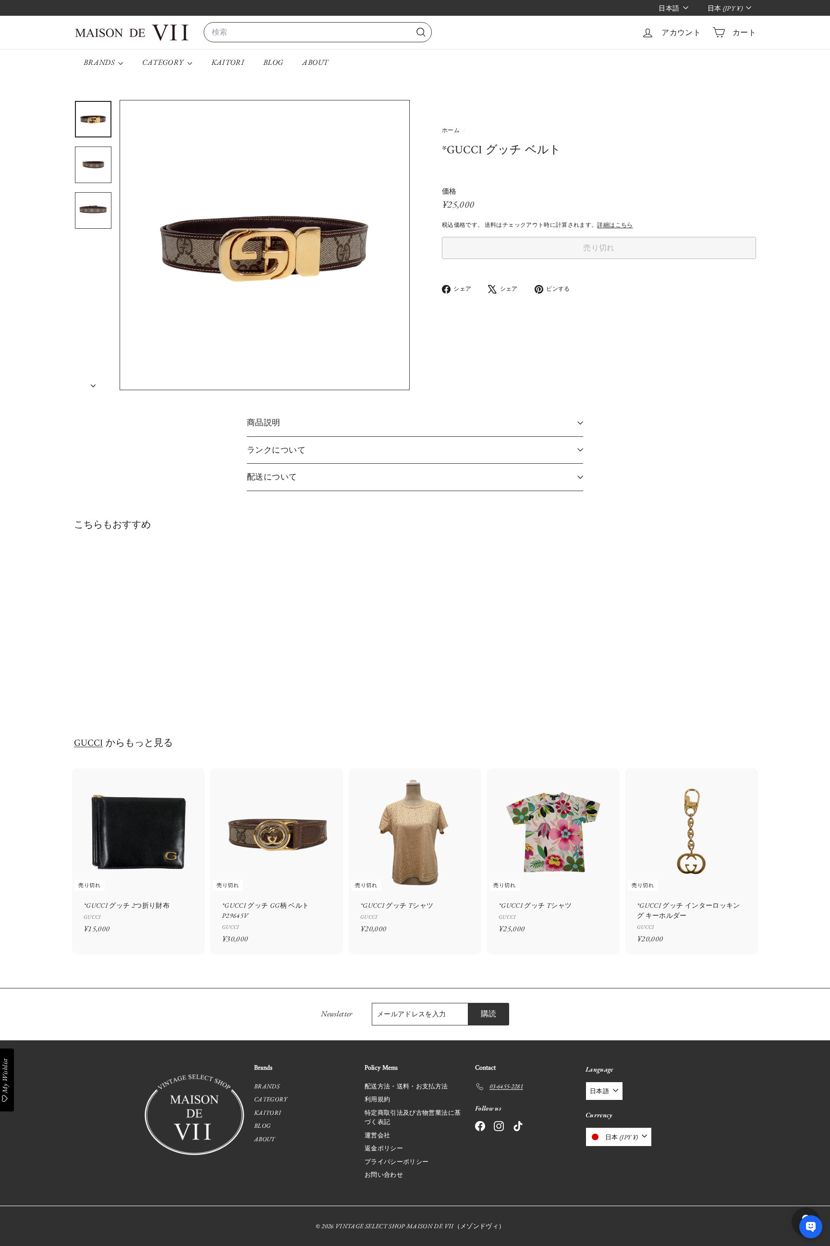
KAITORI (227, 62)
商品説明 (264, 422)
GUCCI (88, 743)
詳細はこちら (615, 225)
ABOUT (315, 62)
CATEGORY (163, 62)
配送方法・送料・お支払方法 (406, 1086)
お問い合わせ (384, 1175)
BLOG (273, 62)
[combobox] (318, 32)
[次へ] (93, 382)
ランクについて (276, 449)
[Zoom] (264, 245)
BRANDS (100, 62)
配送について (272, 476)
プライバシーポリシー (397, 1162)
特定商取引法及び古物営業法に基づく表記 (413, 1117)
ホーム (451, 130)
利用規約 (377, 1099)
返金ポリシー (384, 1148)
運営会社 (377, 1135)
